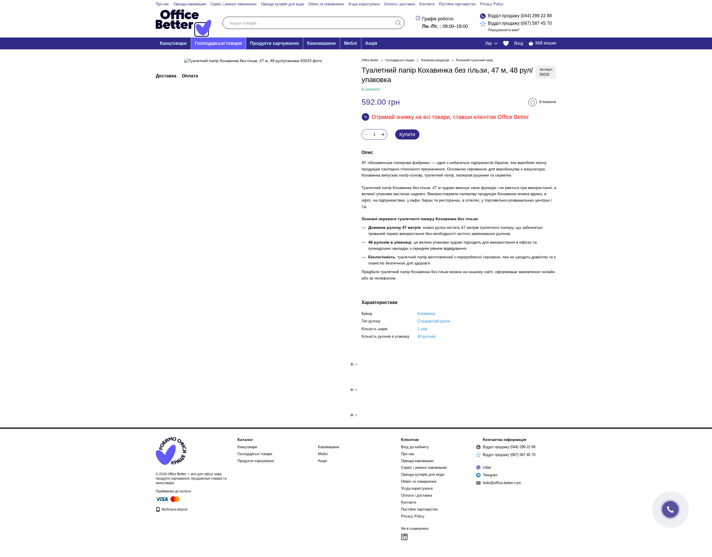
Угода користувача (364, 4)
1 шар (422, 329)
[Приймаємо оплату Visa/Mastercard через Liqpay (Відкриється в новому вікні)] (168, 499)
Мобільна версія (174, 509)
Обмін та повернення (326, 4)
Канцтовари (173, 43)
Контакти (426, 4)
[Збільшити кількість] (383, 134)
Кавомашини (321, 43)
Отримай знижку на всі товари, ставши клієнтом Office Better (450, 117)
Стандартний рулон (433, 321)
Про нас (162, 4)
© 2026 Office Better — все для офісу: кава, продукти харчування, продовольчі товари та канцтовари (191, 478)
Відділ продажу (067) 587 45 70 (520, 23)
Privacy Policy (491, 4)
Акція (371, 43)
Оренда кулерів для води (282, 4)
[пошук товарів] (398, 23)
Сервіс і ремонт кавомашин (233, 4)
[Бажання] (506, 43)
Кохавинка (426, 313)
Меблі (350, 43)
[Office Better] (171, 451)
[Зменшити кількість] (366, 134)
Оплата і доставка (399, 4)
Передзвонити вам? (504, 30)
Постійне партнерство (457, 4)
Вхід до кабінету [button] (415, 447)
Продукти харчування (274, 43)
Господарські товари (218, 43)
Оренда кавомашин (190, 4)
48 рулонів (426, 336)
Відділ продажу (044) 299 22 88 (520, 15)
